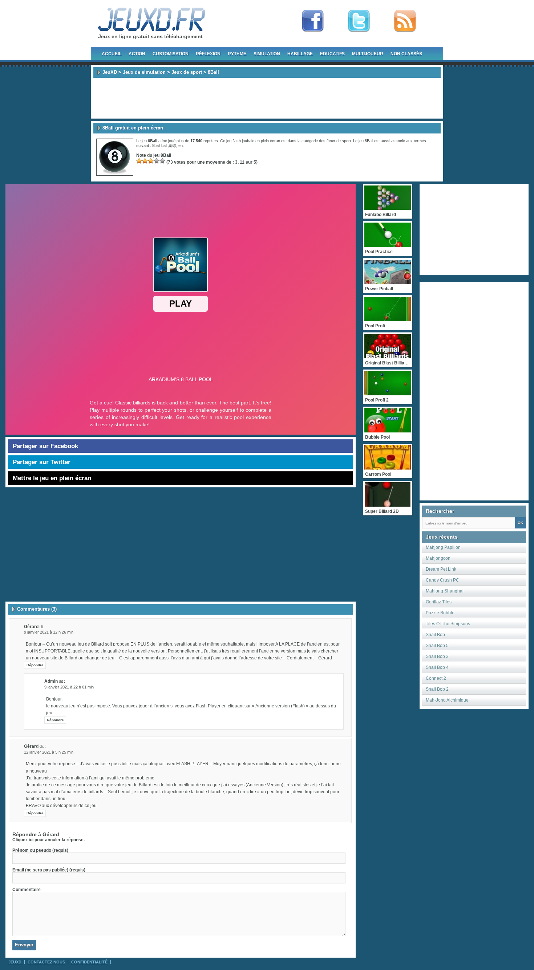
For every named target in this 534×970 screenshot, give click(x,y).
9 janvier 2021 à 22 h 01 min (69, 687)
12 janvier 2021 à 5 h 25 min (48, 752)
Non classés (406, 53)
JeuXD (109, 72)
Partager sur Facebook (45, 446)
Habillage (300, 53)
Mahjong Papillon (443, 547)
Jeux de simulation (144, 72)
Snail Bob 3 (437, 656)
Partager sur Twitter (41, 462)
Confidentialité (89, 962)
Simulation (267, 53)
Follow (359, 21)
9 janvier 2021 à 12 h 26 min (48, 632)
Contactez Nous (46, 962)
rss (405, 21)
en (180, 145)
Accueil (111, 53)
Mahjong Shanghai (445, 591)
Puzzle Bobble (440, 612)
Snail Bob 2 (437, 689)
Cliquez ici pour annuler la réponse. (48, 839)
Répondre (35, 665)
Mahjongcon (438, 558)
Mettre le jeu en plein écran (52, 478)
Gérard (51, 834)
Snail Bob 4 (437, 667)
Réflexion (208, 53)
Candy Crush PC (442, 580)
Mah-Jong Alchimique (447, 700)
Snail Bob (435, 634)
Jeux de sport (186, 72)
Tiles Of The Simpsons (448, 623)
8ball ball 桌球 (164, 145)
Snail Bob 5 (437, 645)
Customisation (171, 53)
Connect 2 (436, 678)
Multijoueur (367, 53)
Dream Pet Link (441, 569)
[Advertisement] (267, 98)
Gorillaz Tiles (439, 601)
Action (137, 53)
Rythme (237, 53)
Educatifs (332, 53)
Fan (312, 21)
